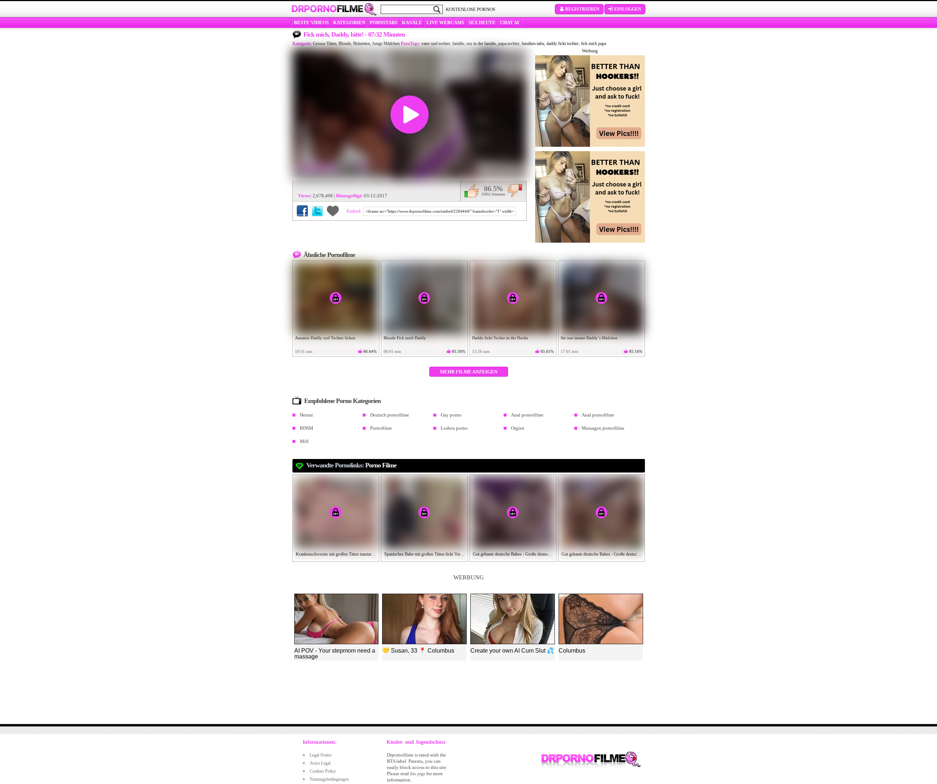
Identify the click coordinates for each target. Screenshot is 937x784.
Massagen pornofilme (603, 428)
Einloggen (627, 9)
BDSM (306, 428)
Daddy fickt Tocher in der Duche (500, 338)
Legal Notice (321, 755)
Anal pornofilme (527, 415)
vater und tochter (435, 43)
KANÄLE (412, 22)
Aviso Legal (320, 763)
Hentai (306, 415)
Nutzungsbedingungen (329, 779)
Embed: (355, 211)
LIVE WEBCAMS (445, 22)
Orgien (518, 428)
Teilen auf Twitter (317, 210)
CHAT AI (509, 22)
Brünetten (361, 43)
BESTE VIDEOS (311, 22)
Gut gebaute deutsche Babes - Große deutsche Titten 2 (513, 554)
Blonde (345, 43)
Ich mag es (471, 190)
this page (417, 773)
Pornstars (383, 22)
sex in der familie (481, 43)
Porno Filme (380, 465)
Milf (304, 441)
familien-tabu (533, 43)
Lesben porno (454, 428)
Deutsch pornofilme (389, 415)
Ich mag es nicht (515, 190)
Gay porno (451, 415)
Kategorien (349, 22)
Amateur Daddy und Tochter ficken (325, 338)
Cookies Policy (323, 771)
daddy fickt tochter (562, 43)
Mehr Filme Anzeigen (468, 371)
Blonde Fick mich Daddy (405, 338)
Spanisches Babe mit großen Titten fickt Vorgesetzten (424, 554)
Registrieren (582, 9)
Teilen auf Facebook (302, 210)
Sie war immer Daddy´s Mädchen (589, 338)
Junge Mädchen (386, 43)
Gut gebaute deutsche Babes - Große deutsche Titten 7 (601, 554)
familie (458, 43)
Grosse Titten (324, 43)
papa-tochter (508, 43)
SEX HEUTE (482, 22)
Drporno (327, 9)
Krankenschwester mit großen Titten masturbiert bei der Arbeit (336, 554)
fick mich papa (593, 43)
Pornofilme (381, 428)
